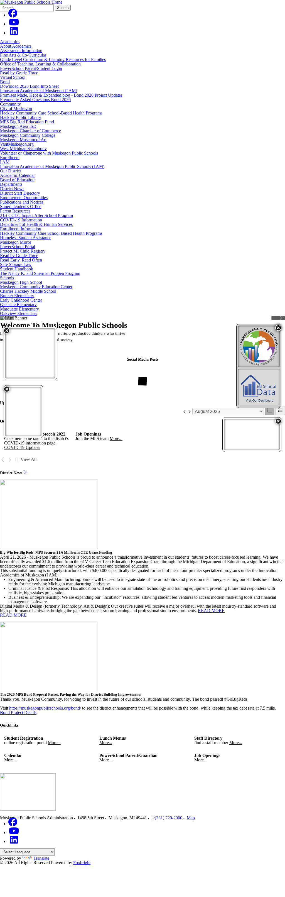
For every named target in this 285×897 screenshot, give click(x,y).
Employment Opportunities (24, 197)
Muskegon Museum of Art (23, 139)
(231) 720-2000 (168, 817)
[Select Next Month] (189, 411)
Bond (5, 81)
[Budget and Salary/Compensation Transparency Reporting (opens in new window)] (259, 346)
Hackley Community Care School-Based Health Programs (51, 113)
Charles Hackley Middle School (28, 291)
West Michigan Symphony (23, 148)
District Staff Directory (20, 193)
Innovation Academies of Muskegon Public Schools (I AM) (52, 166)
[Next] (10, 460)
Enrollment (9, 157)
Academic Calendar (17, 175)
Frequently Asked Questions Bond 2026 (35, 99)
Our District (10, 170)
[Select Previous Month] (184, 411)
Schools (7, 277)
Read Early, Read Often (21, 260)
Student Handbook (16, 269)
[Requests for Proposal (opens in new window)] (252, 434)
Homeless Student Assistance (25, 237)
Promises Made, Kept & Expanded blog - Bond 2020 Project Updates (61, 95)
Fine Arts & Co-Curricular (23, 55)
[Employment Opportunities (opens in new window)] (30, 353)
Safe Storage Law (15, 264)
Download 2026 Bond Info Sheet (29, 86)
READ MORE (211, 610)
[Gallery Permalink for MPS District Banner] (281, 317)
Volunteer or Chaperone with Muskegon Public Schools (49, 153)
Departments (11, 184)
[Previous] (3, 460)
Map (191, 817)
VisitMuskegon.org (17, 144)
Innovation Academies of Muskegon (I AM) (38, 90)
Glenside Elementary (18, 304)
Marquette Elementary (19, 309)
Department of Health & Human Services (36, 224)
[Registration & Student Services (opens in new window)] (23, 411)
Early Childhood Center (21, 300)
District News (12, 188)
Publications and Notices (21, 202)
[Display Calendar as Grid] (269, 411)
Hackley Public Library (20, 117)
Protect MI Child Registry (22, 251)
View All (28, 459)
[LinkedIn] (13, 32)
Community (10, 104)
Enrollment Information (20, 228)
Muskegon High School (21, 282)
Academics (9, 41)
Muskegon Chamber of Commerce (30, 130)
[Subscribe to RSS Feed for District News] (25, 472)
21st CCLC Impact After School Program (36, 215)
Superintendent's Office (20, 206)
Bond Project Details (18, 712)
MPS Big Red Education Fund (27, 121)
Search (62, 8)
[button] (278, 328)
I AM (4, 162)
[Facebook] (12, 15)
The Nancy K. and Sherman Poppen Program (40, 273)
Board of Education (17, 179)
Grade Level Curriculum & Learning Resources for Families (53, 59)
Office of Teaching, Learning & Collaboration (40, 64)
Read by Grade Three (19, 72)
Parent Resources (15, 211)
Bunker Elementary (17, 295)
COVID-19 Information (21, 219)
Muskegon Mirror (15, 242)
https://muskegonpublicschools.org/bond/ (45, 708)
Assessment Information (21, 50)
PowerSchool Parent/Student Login (31, 68)
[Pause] (275, 317)
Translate (41, 858)
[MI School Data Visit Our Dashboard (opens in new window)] (259, 386)
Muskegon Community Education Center (36, 286)
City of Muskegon (16, 108)
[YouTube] (13, 23)
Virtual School (12, 77)
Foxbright (81, 862)
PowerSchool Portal (17, 246)
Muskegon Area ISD (18, 126)
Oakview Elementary (18, 313)
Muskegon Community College (27, 135)
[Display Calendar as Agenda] (280, 411)
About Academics (15, 46)
